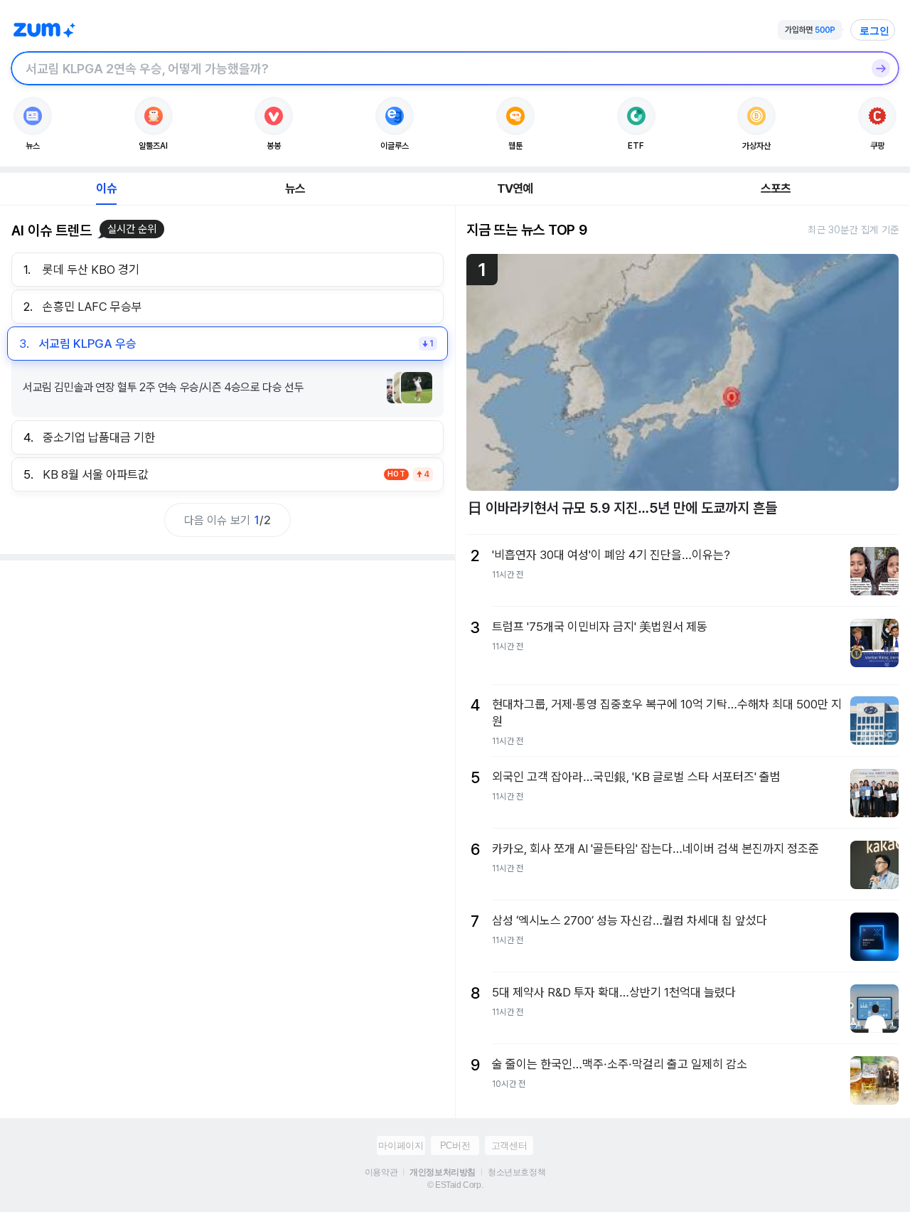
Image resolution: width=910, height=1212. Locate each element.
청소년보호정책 (516, 1172)
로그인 (874, 30)
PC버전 (455, 1145)
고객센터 (509, 1145)
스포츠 (776, 188)
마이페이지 (400, 1145)
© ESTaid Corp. (455, 1185)
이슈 (106, 188)
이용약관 (381, 1172)
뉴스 (295, 188)
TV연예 (515, 188)
